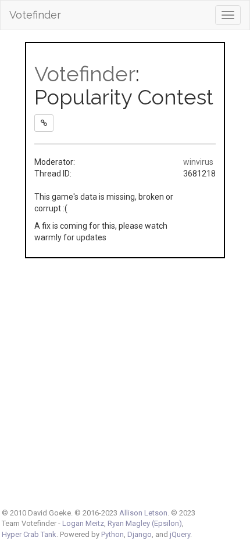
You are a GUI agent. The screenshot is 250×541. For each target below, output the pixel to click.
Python (112, 534)
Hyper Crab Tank (29, 534)
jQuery (180, 534)
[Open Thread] (43, 123)
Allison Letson (143, 512)
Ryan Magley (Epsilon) (145, 523)
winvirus (198, 162)
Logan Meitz (83, 523)
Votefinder (35, 15)
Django (139, 534)
